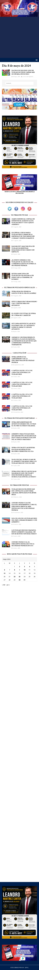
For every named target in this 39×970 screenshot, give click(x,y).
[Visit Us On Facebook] (16, 211)
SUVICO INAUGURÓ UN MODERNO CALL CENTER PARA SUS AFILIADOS (24, 303)
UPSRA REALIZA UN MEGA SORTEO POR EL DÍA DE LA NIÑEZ (24, 292)
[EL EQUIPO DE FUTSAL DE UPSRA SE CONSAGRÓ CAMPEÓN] (6, 317)
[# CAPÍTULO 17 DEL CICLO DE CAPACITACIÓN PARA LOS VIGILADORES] (6, 386)
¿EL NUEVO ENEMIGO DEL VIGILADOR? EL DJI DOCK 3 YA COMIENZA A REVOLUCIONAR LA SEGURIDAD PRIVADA (24, 263)
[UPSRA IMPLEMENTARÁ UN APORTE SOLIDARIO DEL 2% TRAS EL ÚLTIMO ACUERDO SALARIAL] (6, 426)
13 (4, 573)
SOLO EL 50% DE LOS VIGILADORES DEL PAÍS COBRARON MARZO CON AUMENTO (24, 520)
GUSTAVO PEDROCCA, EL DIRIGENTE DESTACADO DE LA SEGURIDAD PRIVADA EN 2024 (23, 544)
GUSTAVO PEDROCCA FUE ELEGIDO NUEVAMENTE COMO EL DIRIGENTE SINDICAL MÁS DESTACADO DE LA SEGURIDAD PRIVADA (24, 506)
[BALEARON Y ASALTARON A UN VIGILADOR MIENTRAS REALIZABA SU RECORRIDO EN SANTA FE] (6, 250)
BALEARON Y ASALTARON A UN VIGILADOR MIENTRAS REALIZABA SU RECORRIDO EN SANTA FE (23, 249)
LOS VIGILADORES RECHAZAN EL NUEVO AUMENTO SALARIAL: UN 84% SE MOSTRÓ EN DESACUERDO (24, 532)
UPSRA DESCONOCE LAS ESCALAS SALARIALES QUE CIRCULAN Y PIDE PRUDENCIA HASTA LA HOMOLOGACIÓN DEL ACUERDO (24, 474)
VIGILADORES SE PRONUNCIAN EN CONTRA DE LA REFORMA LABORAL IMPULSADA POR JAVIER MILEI (24, 492)
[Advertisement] (19, 37)
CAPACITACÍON (19, 353)
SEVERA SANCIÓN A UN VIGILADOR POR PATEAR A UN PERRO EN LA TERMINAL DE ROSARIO (23, 276)
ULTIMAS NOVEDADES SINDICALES (19, 288)
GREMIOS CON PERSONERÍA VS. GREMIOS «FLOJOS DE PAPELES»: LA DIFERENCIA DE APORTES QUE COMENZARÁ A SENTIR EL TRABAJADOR (24, 341)
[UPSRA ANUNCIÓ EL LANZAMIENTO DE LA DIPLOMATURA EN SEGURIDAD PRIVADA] (6, 361)
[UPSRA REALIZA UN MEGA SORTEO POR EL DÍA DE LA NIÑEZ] (6, 295)
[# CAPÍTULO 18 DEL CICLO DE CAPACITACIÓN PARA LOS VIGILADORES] (6, 375)
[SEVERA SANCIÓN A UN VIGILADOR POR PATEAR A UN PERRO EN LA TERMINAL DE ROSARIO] (6, 278)
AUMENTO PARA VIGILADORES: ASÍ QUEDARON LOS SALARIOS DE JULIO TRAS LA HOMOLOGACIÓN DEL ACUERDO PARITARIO (24, 436)
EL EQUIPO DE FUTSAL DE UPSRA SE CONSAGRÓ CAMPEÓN (24, 314)
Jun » (8, 585)
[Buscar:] (19, 83)
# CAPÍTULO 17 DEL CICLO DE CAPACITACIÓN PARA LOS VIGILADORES (22, 384)
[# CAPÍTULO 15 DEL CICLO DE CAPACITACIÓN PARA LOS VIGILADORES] (6, 410)
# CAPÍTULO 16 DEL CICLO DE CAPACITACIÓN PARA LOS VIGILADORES (22, 396)
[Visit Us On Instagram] (23, 211)
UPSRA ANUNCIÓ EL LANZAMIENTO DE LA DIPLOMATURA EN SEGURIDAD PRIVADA (23, 359)
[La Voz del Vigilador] (19, 15)
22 (14, 577)
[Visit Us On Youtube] (29, 211)
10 (24, 570)
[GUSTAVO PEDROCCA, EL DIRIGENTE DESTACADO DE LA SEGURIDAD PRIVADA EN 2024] (6, 546)
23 (19, 577)
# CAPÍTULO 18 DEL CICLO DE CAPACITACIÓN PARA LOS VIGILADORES (22, 372)
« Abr (3, 585)
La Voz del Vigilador (27, 76)
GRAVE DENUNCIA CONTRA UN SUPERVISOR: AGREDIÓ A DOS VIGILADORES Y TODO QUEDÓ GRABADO (23, 221)
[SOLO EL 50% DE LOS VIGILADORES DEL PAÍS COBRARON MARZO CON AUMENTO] (6, 522)
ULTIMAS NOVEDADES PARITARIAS (19, 418)
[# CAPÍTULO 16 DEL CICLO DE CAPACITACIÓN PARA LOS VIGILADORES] (6, 398)
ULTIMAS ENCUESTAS (19, 485)
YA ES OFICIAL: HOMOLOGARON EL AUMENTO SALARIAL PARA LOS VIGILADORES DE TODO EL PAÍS (24, 461)
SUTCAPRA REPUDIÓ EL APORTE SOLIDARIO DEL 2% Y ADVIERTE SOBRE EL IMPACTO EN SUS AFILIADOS (23, 326)
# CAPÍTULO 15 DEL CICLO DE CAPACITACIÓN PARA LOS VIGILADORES (22, 408)
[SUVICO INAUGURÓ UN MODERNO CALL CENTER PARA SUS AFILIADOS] (6, 306)
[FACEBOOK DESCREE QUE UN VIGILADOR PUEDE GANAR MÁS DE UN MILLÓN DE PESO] (6, 74)
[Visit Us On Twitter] (9, 211)
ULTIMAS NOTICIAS (19, 215)
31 (24, 580)
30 (19, 580)
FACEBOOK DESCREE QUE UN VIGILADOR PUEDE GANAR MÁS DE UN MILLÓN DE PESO (23, 72)
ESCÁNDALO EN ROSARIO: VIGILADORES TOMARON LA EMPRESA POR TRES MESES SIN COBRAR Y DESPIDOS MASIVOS (23, 235)
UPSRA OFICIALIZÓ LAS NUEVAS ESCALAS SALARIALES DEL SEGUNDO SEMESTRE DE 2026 (23, 449)
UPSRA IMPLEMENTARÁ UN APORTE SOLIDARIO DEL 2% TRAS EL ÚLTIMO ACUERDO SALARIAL (24, 424)
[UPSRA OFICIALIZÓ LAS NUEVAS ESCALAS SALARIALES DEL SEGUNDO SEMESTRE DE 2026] (6, 452)
